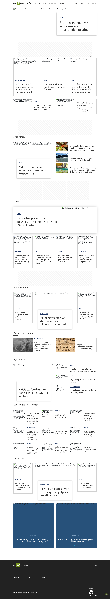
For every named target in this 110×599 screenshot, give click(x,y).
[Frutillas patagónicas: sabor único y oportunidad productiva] (55, 23)
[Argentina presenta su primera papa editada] (62, 379)
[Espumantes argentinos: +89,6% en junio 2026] (76, 447)
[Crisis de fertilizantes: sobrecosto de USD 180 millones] (33, 379)
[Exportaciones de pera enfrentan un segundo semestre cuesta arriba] (76, 431)
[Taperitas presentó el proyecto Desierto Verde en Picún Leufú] (79, 220)
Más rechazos (18, 479)
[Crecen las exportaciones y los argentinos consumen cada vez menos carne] (19, 447)
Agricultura (62, 3)
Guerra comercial (58, 428)
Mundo (75, 3)
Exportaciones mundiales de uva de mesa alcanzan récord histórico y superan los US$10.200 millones (33, 435)
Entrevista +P (63, 17)
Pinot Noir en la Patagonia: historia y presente (22, 314)
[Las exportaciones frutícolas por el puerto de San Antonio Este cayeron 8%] (76, 414)
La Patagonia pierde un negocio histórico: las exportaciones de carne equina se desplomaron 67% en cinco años (33, 418)
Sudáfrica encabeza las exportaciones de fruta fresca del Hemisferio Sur (61, 449)
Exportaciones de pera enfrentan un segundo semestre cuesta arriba (89, 433)
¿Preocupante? (18, 251)
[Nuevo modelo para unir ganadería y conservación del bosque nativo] (87, 243)
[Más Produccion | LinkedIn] (96, 3)
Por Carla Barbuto (18, 319)
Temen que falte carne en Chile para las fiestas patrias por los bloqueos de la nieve (44, 260)
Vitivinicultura (52, 3)
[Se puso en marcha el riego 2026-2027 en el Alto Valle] (62, 157)
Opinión (81, 3)
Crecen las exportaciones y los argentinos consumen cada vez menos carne (33, 450)
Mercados (81, 308)
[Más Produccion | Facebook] (93, 3)
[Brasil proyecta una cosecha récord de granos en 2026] (87, 470)
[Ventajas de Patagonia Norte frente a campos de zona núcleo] (62, 368)
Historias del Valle (20, 80)
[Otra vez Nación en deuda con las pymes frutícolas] (55, 68)
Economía (69, 3)
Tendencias (36, 101)
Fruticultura (38, 3)
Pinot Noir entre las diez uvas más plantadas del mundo (53, 321)
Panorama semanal (34, 535)
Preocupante (72, 163)
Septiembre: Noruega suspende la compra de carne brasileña (22, 486)
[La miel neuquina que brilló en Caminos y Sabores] (62, 389)
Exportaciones (86, 444)
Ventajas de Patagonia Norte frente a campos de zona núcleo (83, 370)
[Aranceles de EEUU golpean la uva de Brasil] (48, 431)
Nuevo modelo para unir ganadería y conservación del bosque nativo (86, 259)
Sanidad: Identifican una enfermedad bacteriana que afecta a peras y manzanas (83, 88)
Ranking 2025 (57, 443)
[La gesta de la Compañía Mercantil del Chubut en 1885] (65, 345)
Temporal (38, 251)
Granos (80, 479)
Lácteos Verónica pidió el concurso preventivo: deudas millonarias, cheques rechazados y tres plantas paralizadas (86, 108)
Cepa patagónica (44, 313)
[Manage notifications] (106, 594)
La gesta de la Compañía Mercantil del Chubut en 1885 (85, 347)
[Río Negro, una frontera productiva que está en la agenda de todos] (65, 243)
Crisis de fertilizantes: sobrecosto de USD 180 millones (33, 393)
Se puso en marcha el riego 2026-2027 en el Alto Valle (81, 159)
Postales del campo (38, 338)
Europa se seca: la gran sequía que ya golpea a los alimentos (54, 492)
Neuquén (19, 213)
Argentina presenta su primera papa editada (82, 381)
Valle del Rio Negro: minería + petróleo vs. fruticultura (32, 170)
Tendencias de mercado (31, 427)
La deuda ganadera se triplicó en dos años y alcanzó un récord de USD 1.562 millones (23, 260)
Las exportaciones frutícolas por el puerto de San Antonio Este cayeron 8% (89, 417)
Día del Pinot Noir (18, 308)
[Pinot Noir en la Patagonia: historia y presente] (23, 299)
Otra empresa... (80, 99)
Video (71, 154)
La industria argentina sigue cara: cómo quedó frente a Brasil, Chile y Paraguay (34, 541)
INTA (73, 80)
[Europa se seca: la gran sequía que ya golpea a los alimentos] (55, 478)
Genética (71, 375)
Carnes (45, 3)
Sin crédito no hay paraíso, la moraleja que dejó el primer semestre (76, 541)
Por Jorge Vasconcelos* (76, 545)
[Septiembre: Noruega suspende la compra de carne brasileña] (23, 470)
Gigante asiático (58, 410)
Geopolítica (22, 385)
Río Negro (71, 365)
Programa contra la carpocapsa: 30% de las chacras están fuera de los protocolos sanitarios (83, 170)
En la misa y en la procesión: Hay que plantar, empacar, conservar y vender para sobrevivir (24, 89)
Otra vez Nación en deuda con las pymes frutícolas (54, 87)
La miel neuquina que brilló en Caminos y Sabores (83, 391)
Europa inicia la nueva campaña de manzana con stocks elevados (42, 107)
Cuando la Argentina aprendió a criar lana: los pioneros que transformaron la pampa (42, 347)
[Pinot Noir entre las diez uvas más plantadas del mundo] (55, 307)
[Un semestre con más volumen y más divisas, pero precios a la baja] (87, 299)
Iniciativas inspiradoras (75, 386)
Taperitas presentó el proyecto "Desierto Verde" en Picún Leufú (37, 221)
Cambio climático (44, 484)
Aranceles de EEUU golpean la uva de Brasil (61, 433)
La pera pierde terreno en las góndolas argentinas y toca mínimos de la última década (82, 148)
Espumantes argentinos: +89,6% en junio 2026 (90, 449)
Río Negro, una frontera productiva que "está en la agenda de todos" (65, 259)
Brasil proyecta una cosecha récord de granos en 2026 (86, 485)
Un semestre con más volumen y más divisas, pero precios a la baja (87, 315)
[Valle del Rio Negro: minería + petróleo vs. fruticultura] (33, 157)
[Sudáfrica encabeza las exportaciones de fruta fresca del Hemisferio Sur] (48, 447)
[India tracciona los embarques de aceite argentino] (48, 414)
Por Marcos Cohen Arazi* (33, 545)
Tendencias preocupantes (75, 142)
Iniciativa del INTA (83, 251)
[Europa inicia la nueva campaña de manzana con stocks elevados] (23, 106)
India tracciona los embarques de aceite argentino (61, 415)
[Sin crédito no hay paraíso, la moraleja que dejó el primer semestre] (76, 518)
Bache (45, 80)
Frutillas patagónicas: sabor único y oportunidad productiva (76, 26)
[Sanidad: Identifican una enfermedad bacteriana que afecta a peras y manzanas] (83, 68)
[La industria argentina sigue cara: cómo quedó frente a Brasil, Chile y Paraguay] (33, 518)
